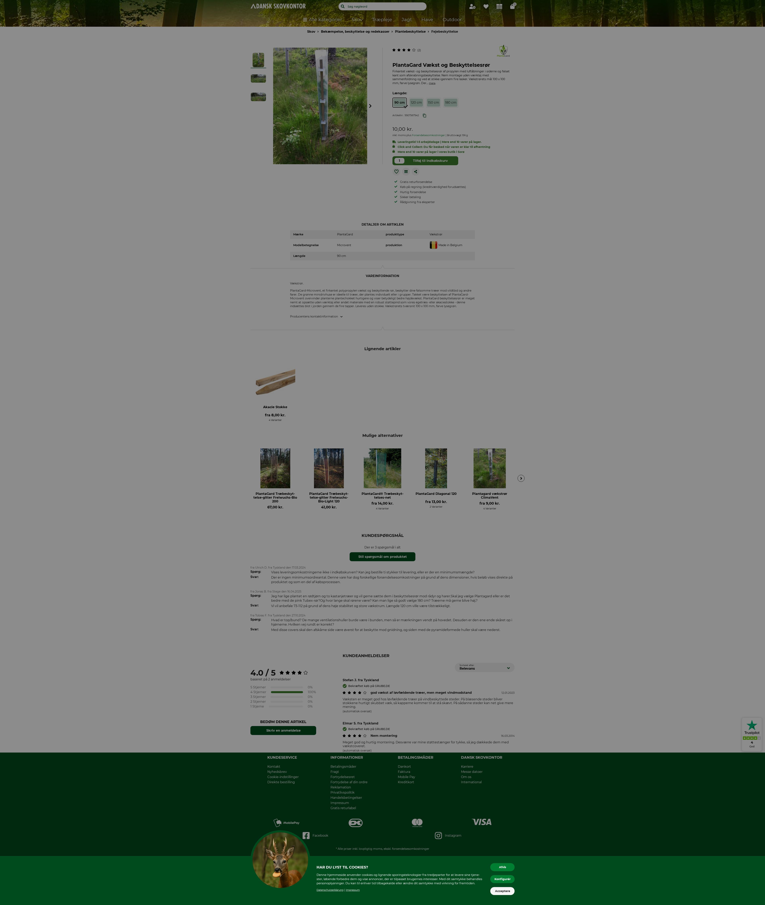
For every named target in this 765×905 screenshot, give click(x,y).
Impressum (353, 889)
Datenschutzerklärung (330, 889)
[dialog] (382, 452)
